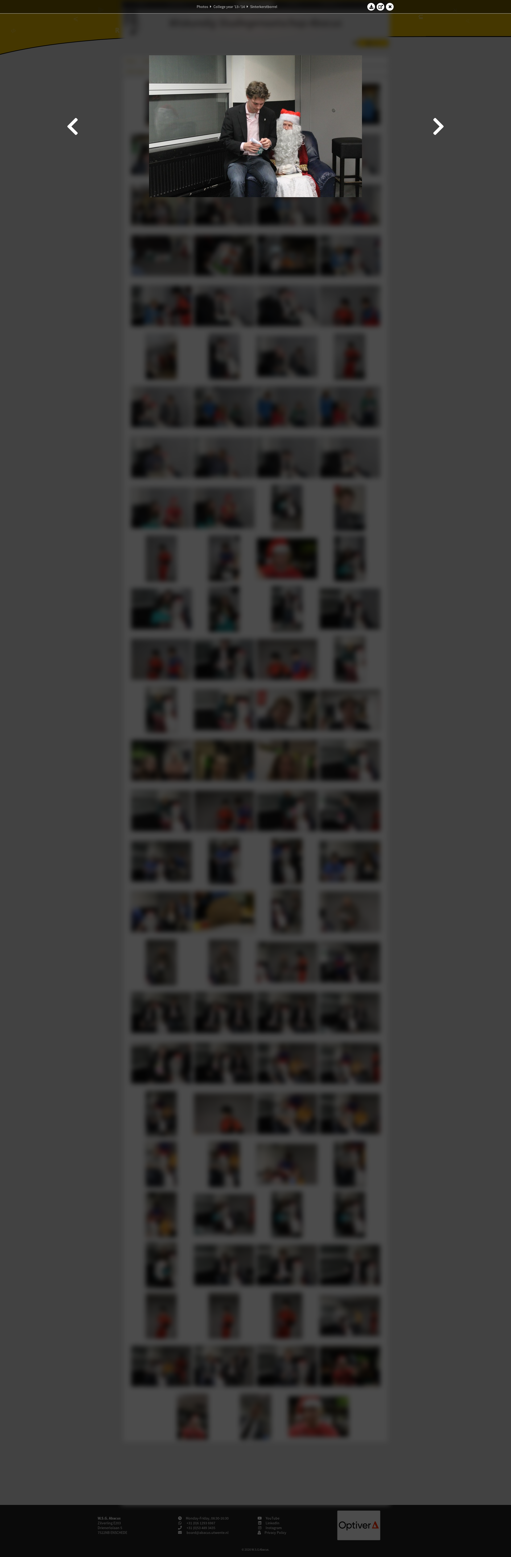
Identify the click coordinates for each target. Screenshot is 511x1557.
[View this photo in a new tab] (381, 7)
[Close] (390, 7)
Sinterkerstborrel (263, 6)
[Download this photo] (371, 7)
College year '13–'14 (229, 6)
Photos (202, 6)
